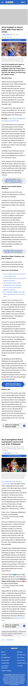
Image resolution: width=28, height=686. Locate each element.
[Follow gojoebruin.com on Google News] (24, 426)
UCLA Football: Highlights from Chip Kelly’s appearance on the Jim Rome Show (14, 294)
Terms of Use (21, 660)
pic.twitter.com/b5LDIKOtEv (9, 583)
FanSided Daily (5, 657)
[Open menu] (2, 2)
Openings (20, 652)
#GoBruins (22, 512)
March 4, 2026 (5, 518)
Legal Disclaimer (22, 663)
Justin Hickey (7, 453)
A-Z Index (20, 666)
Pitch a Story (20, 657)
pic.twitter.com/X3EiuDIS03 (9, 514)
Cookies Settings (6, 670)
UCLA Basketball (10, 639)
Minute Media (8, 674)
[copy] (11, 37)
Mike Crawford (7, 34)
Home (2, 639)
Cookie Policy (5, 663)
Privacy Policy (5, 660)
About (3, 652)
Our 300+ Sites (21, 654)
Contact (3, 654)
